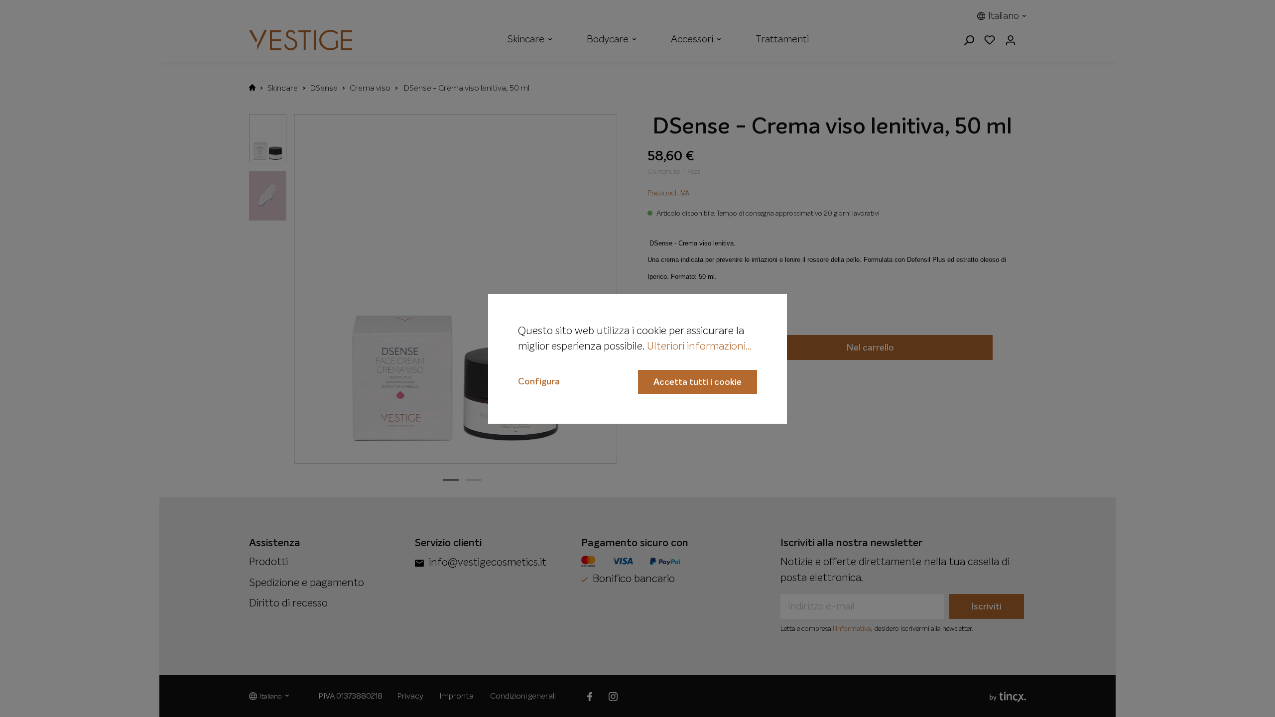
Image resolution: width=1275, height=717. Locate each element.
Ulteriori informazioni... (699, 347)
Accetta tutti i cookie (697, 382)
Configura (539, 381)
